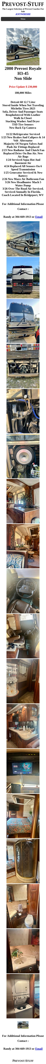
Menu (23, 19)
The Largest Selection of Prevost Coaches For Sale (23, 10)
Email (39, 216)
